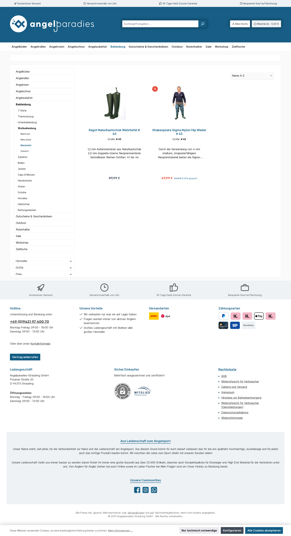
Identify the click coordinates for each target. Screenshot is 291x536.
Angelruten (22, 84)
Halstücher (24, 204)
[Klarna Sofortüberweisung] (271, 316)
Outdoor (21, 223)
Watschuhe (25, 139)
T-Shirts (22, 110)
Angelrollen (22, 78)
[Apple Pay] (259, 316)
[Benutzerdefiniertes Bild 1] (154, 316)
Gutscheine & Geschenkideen (34, 216)
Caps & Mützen (26, 174)
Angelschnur (23, 91)
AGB (224, 376)
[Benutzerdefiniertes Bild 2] (165, 316)
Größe (19, 267)
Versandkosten (136, 512)
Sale (18, 236)
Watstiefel (25, 145)
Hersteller (21, 261)
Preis (19, 274)
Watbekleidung (27, 128)
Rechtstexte (227, 369)
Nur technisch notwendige (199, 530)
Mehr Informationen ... (120, 530)
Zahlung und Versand (234, 387)
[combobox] (160, 23)
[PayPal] (223, 316)
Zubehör (24, 151)
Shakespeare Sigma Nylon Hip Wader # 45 (179, 132)
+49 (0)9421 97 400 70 (29, 322)
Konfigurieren (232, 530)
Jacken (22, 168)
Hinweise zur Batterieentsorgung (241, 397)
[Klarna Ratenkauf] (247, 316)
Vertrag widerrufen (25, 357)
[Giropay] (235, 325)
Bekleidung (23, 104)
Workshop (22, 242)
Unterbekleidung (27, 122)
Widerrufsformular (232, 418)
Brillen (21, 162)
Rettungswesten (27, 210)
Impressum (227, 392)
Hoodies (22, 198)
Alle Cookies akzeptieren (264, 530)
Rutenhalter (23, 229)
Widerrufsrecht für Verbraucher (240, 381)
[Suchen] (202, 23)
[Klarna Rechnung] (235, 316)
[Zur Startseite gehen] (55, 23)
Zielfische (21, 249)
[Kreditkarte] (223, 325)
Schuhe (22, 192)
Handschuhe (25, 180)
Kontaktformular (40, 343)
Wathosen (25, 134)
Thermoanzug (26, 116)
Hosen (21, 186)
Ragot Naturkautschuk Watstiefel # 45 (114, 132)
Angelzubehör (24, 97)
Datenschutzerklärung (234, 412)
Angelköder (23, 71)
